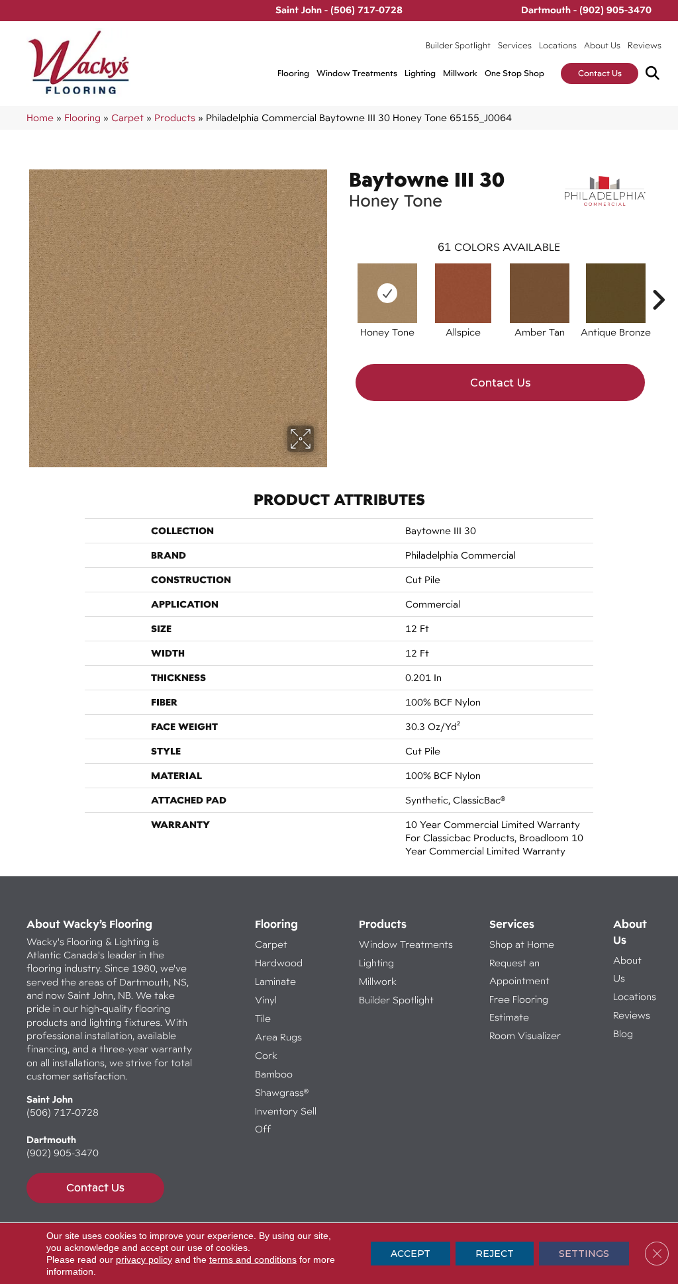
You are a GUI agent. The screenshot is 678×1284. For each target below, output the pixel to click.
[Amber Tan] (540, 293)
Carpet (127, 117)
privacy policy (144, 1259)
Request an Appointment (519, 971)
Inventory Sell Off (285, 1119)
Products (174, 117)
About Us (602, 45)
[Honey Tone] (387, 293)
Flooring (293, 73)
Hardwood (279, 962)
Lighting (420, 73)
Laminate (275, 981)
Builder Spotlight (458, 45)
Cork (266, 1055)
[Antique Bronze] (616, 293)
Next (658, 280)
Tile (263, 1018)
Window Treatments (356, 73)
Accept (410, 1254)
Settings (584, 1254)
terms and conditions (253, 1259)
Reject (494, 1254)
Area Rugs (278, 1036)
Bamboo (274, 1073)
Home (40, 117)
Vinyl (266, 999)
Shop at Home (521, 944)
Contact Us (600, 73)
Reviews (644, 45)
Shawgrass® (282, 1092)
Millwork (460, 73)
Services (515, 45)
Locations (558, 45)
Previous (342, 280)
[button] (655, 73)
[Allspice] (463, 293)
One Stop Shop (514, 73)
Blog (623, 1033)
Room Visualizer (525, 1035)
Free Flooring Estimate (518, 1008)
